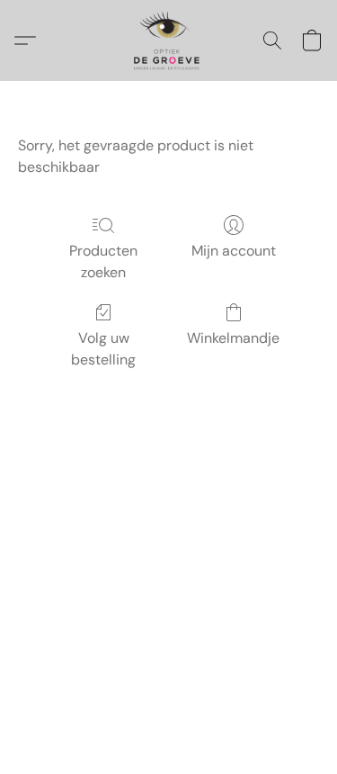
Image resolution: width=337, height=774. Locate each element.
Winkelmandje (233, 337)
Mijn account (233, 250)
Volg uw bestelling (103, 348)
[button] (168, 40)
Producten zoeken (103, 261)
